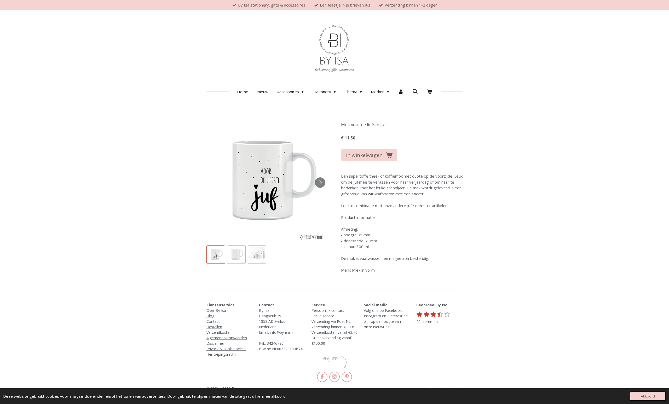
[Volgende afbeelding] (320, 182)
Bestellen (214, 326)
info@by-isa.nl (281, 332)
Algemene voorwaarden (226, 337)
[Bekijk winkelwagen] (429, 91)
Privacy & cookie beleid (226, 348)
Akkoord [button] (648, 396)
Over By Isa (216, 310)
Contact (213, 321)
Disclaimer (215, 343)
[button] (215, 254)
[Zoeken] (415, 91)
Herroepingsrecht (221, 354)
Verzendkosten (219, 332)
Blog (210, 315)
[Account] (401, 91)
